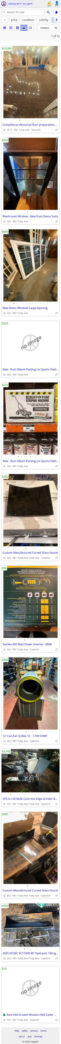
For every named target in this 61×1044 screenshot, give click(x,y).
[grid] (17, 28)
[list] (4, 28)
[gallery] (24, 28)
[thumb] (11, 28)
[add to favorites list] (4, 130)
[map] (30, 28)
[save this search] (56, 12)
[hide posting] (57, 130)
